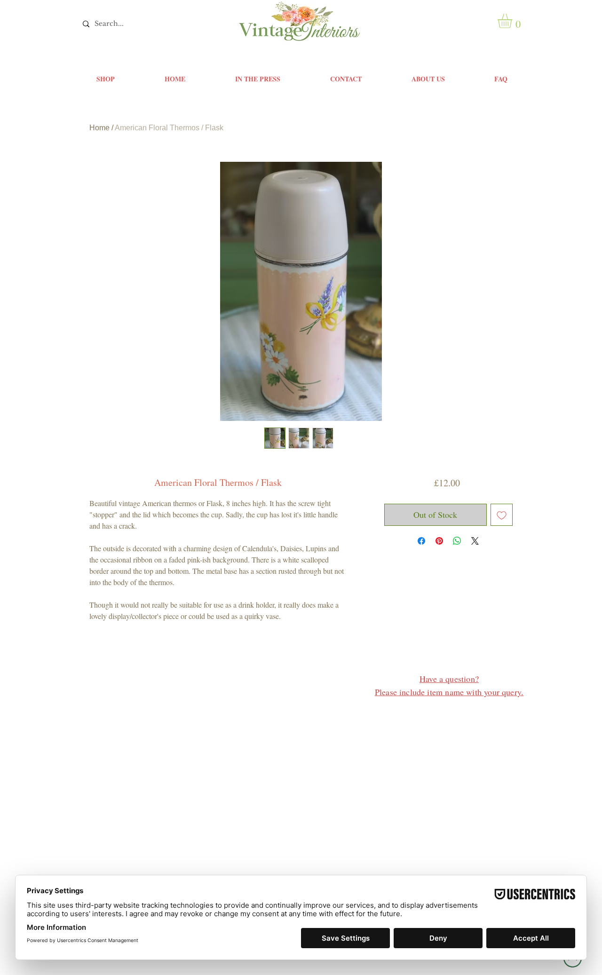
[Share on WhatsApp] (457, 541)
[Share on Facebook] (421, 541)
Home (99, 128)
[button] (513, 21)
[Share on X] (475, 541)
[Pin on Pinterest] (439, 541)
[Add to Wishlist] (502, 515)
